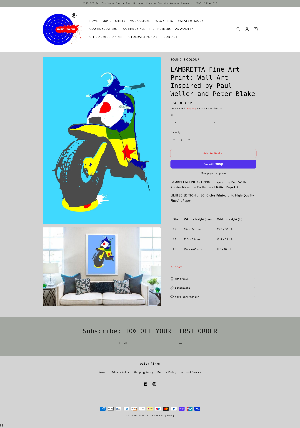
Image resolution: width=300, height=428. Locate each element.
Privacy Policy (120, 372)
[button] (238, 29)
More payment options (213, 173)
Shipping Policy (143, 372)
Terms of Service (190, 372)
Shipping (192, 108)
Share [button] (178, 267)
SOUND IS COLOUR (144, 415)
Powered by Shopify (164, 415)
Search (103, 372)
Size (172, 115)
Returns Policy (166, 372)
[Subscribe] (180, 343)
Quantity (175, 132)
